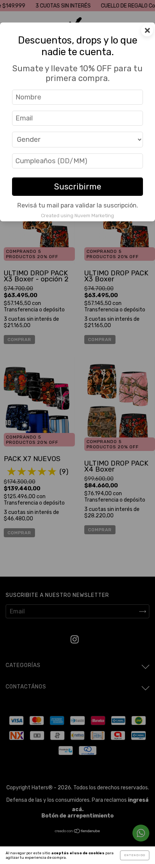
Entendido (134, 855)
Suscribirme (77, 187)
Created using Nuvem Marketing (77, 215)
